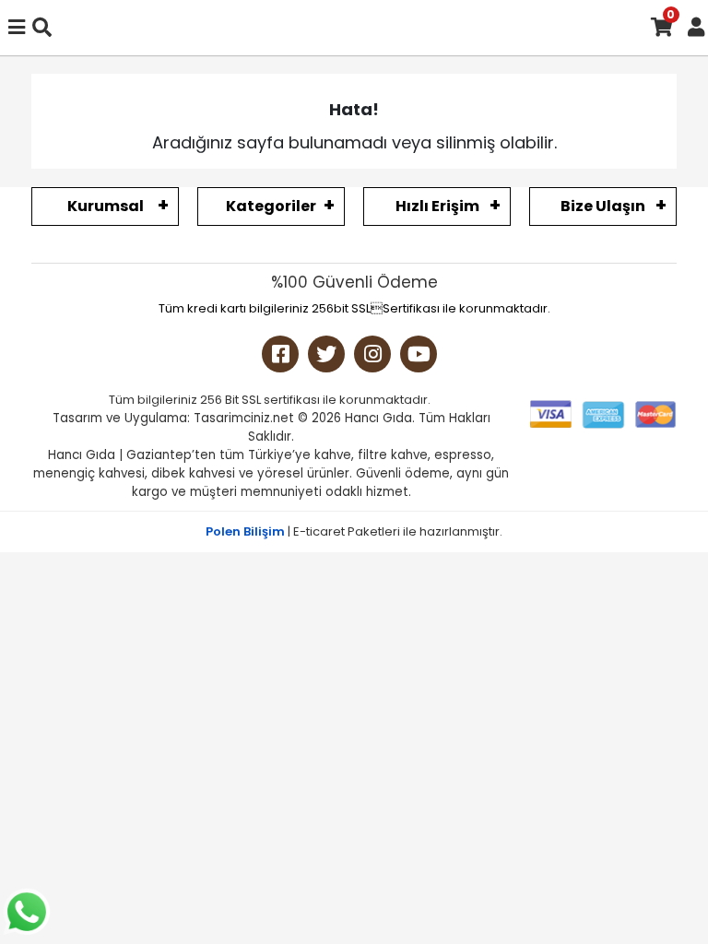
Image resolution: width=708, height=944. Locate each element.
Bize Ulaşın (602, 206)
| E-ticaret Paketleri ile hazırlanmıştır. (354, 531)
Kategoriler (271, 206)
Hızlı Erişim (437, 206)
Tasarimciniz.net (244, 418)
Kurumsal (105, 206)
